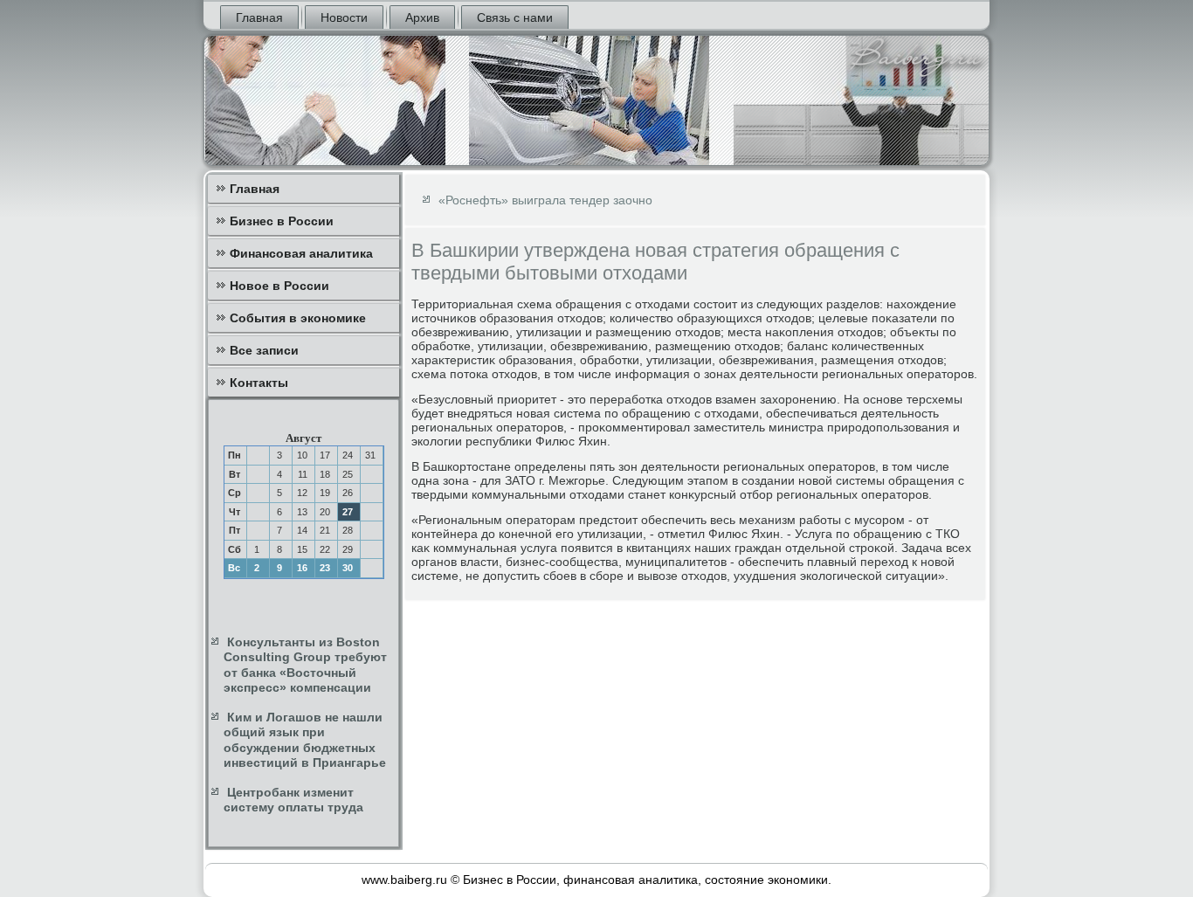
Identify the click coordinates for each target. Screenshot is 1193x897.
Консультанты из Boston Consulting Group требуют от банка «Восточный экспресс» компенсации (305, 665)
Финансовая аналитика (301, 253)
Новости (344, 17)
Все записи (264, 350)
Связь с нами (515, 17)
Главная (259, 17)
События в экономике (298, 318)
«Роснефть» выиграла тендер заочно (545, 200)
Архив (422, 17)
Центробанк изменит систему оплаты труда (293, 800)
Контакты (259, 383)
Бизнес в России (282, 221)
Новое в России (279, 286)
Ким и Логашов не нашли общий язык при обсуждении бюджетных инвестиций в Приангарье (305, 740)
